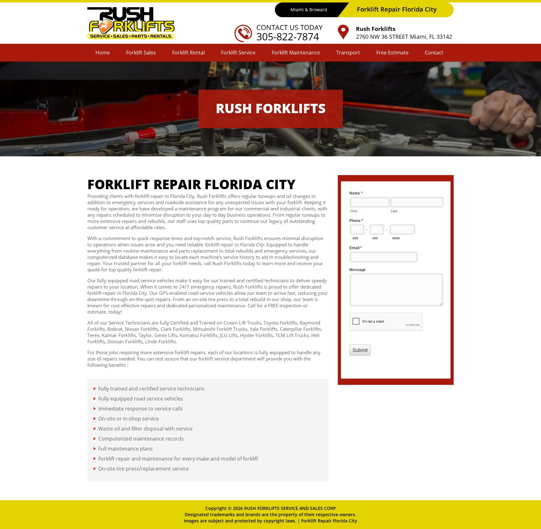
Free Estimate (392, 52)
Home (102, 52)
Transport (348, 52)
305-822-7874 (287, 36)
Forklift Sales (141, 52)
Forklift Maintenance (296, 52)
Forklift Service (238, 52)
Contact (434, 52)
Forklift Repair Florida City (329, 521)
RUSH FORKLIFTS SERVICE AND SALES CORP (290, 508)
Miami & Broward (309, 10)
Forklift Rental (188, 52)
